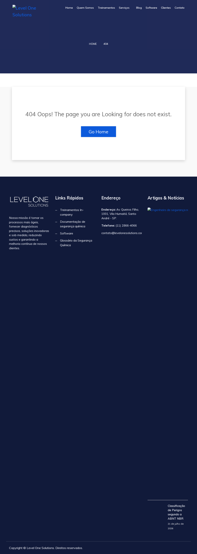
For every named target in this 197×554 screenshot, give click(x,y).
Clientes (166, 7)
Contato (179, 7)
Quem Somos (85, 7)
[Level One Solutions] (32, 11)
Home (69, 7)
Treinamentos (106, 7)
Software (151, 7)
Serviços (124, 7)
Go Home (98, 132)
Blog (139, 7)
